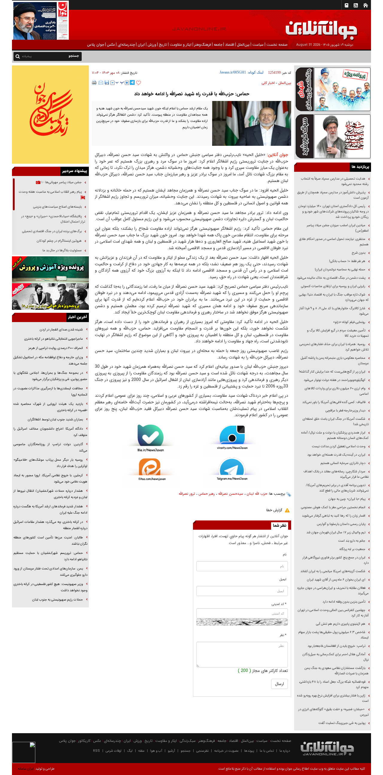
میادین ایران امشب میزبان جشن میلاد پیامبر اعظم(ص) (338, 228)
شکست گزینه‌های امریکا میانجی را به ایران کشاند (332, 571)
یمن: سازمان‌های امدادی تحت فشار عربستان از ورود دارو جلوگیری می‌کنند (50, 572)
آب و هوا (156, 750)
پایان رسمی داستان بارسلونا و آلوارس (341, 524)
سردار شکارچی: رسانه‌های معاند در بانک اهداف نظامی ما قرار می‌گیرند (336, 474)
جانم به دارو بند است (351, 540)
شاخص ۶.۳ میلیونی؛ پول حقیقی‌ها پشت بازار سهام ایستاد (333, 635)
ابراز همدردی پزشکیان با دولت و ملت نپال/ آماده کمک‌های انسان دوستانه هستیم (335, 435)
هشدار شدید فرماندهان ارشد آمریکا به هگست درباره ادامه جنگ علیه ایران (50, 509)
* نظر (283, 635)
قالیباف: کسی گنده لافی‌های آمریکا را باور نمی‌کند (333, 402)
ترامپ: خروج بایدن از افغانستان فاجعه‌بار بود (336, 646)
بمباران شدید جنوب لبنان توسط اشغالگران (55, 419)
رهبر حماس (206, 494)
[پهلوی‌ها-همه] (50, 296)
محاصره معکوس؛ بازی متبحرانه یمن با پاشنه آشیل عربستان (335, 361)
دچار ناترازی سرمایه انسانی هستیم (342, 463)
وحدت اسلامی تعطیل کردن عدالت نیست (338, 446)
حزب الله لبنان (257, 494)
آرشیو (171, 750)
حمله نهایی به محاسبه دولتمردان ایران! (340, 269)
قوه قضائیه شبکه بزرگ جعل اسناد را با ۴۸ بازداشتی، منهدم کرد (334, 684)
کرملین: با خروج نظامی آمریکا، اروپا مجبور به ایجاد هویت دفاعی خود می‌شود (50, 478)
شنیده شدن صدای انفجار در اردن (61, 329)
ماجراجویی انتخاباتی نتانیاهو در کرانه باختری (53, 338)
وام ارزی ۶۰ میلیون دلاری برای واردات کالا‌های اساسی (337, 391)
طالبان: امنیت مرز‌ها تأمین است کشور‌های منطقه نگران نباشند (50, 540)
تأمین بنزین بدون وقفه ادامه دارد (344, 601)
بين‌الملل (284, 83)
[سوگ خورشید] (332, 135)
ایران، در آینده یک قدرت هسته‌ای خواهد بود (336, 454)
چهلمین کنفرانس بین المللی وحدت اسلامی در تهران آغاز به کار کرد (333, 613)
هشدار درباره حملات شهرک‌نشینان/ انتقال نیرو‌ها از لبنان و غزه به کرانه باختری (50, 494)
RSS (96, 750)
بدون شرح (358, 252)
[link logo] (315, 26)
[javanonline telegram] (132, 82)
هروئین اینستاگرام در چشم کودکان (59, 240)
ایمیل (282, 579)
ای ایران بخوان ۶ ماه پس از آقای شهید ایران (335, 579)
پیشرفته (27, 56)
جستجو (186, 750)
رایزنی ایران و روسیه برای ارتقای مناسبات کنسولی (333, 286)
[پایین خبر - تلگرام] (232, 472)
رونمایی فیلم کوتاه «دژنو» (349, 322)
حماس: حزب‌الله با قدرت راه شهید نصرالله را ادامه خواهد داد (191, 94)
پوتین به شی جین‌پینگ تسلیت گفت (341, 723)
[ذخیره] (107, 82)
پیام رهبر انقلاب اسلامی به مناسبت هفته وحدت (50, 191)
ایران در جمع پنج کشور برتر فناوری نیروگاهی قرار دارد (336, 560)
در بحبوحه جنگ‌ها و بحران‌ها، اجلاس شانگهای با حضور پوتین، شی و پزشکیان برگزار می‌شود (50, 376)
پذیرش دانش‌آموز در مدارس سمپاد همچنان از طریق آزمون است (333, 195)
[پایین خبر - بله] (151, 441)
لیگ (130, 750)
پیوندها (249, 750)
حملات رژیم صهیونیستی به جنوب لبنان (57, 599)
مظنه (141, 750)
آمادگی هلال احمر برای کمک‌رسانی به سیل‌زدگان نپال (336, 657)
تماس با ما (267, 750)
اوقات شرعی (113, 750)
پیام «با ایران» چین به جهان (346, 499)
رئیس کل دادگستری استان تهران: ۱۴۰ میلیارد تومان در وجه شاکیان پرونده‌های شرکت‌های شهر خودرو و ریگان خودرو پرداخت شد (333, 212)
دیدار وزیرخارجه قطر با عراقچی (345, 410)
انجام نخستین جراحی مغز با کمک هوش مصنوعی (333, 507)
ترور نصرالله (187, 494)
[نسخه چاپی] (94, 82)
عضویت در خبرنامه (226, 750)
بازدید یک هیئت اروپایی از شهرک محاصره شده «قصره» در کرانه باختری (50, 407)
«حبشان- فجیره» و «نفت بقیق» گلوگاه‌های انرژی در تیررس (333, 712)
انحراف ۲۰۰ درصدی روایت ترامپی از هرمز (55, 348)
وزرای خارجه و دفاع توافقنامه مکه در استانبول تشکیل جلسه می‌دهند (50, 360)
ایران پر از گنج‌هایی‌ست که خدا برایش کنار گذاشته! (332, 371)
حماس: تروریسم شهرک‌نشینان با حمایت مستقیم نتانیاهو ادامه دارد (50, 556)
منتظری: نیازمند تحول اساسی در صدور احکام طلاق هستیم (334, 242)
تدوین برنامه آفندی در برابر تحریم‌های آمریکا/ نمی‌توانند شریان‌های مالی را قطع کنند (337, 488)
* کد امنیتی (279, 604)
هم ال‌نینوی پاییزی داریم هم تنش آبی (340, 624)
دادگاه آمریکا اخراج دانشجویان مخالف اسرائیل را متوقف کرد (50, 432)
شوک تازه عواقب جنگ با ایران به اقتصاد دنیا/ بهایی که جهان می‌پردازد (334, 297)
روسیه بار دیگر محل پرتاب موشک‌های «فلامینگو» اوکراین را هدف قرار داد (50, 463)
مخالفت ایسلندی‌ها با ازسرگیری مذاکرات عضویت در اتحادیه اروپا (50, 391)
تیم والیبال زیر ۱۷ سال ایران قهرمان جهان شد (335, 532)
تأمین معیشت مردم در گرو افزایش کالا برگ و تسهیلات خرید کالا (338, 333)
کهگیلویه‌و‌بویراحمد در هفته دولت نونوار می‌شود (334, 380)
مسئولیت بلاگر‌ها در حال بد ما (62, 250)
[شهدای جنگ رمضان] (332, 88)
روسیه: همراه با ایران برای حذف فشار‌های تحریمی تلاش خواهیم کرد (334, 347)
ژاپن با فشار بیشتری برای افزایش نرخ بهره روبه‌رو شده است (333, 698)
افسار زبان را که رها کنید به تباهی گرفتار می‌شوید (333, 515)
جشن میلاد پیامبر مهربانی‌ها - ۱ (61, 182)
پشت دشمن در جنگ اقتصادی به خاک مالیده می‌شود (331, 278)
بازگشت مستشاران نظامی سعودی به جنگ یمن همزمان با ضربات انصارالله (337, 671)
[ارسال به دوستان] (100, 82)
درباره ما (284, 750)
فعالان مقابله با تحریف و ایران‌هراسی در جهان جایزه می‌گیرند (333, 591)
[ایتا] (151, 473)
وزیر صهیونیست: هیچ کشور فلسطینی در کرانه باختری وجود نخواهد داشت (50, 587)
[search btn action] (17, 56)
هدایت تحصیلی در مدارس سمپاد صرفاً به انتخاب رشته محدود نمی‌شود (335, 181)
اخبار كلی (268, 83)
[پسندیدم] (138, 83)
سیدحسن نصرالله (230, 494)
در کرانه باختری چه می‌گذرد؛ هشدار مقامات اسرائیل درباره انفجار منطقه (50, 525)
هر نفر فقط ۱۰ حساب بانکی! (347, 261)
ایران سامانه (26, 768)
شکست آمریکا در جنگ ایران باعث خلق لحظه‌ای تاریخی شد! (336, 421)
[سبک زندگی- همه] (50, 114)
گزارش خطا (274, 510)
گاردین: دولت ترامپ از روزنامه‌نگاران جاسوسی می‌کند (50, 447)
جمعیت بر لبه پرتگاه (352, 549)
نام (284, 554)
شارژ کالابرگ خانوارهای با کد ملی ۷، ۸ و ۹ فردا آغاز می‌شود (334, 311)
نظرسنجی (202, 750)
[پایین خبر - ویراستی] (232, 441)
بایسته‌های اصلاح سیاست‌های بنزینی (57, 206)
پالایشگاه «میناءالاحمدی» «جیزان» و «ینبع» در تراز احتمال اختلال (53, 219)
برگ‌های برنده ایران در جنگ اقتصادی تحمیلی (51, 231)
